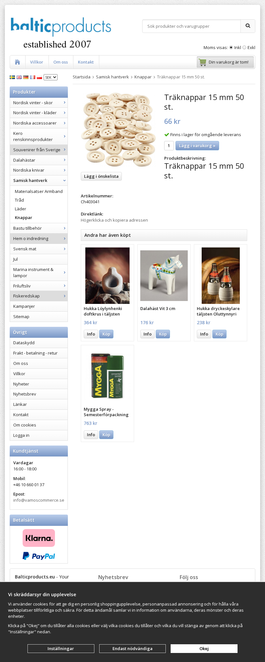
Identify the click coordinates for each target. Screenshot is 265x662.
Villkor (36, 62)
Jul (15, 259)
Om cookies (24, 425)
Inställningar (61, 648)
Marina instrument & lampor (33, 272)
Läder (20, 209)
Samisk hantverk (30, 180)
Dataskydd (24, 343)
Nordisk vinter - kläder (35, 112)
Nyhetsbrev (24, 394)
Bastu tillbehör (27, 228)
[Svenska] (13, 77)
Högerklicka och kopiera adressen (114, 220)
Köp (106, 334)
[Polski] (40, 77)
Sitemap (21, 316)
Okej (204, 648)
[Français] (33, 77)
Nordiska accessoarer (35, 123)
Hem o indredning (30, 238)
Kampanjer (24, 306)
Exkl (251, 47)
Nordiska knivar (28, 170)
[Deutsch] (26, 77)
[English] (19, 77)
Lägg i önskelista (101, 176)
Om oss (60, 62)
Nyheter (21, 384)
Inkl (237, 47)
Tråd (19, 200)
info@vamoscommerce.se (38, 500)
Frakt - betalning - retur (35, 353)
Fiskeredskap (26, 296)
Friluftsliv (22, 286)
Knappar (23, 217)
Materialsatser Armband (39, 191)
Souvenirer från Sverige (36, 150)
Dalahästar (24, 160)
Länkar (20, 404)
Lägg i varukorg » (197, 145)
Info (91, 334)
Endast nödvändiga (132, 648)
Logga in (21, 435)
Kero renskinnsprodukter (33, 136)
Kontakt (86, 62)
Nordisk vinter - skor (33, 102)
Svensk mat (24, 249)
